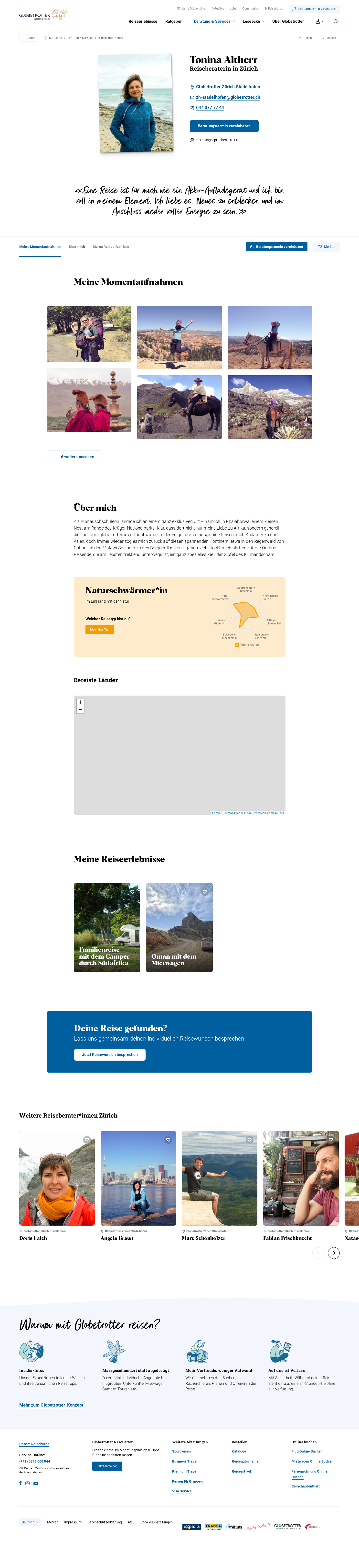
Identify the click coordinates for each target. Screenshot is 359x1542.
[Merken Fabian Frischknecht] (331, 1140)
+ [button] (80, 702)
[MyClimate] (233, 1527)
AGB (131, 1522)
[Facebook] (20, 1483)
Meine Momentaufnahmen (40, 247)
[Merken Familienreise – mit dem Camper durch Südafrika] (132, 892)
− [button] (80, 710)
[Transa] (213, 1527)
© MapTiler (232, 813)
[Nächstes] (334, 1253)
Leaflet (217, 813)
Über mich (77, 247)
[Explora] (191, 1527)
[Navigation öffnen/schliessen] (320, 21)
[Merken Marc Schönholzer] (249, 1140)
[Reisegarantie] (313, 1526)
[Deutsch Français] (30, 1522)
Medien (52, 1522)
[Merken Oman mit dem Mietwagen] (205, 892)
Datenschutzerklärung (104, 1522)
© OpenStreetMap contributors (262, 813)
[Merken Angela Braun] (168, 1140)
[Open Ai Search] (336, 21)
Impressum (73, 1522)
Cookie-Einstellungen (156, 1522)
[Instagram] (27, 1483)
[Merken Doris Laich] (87, 1140)
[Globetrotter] (287, 1526)
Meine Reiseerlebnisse (111, 247)
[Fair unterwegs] (258, 1526)
